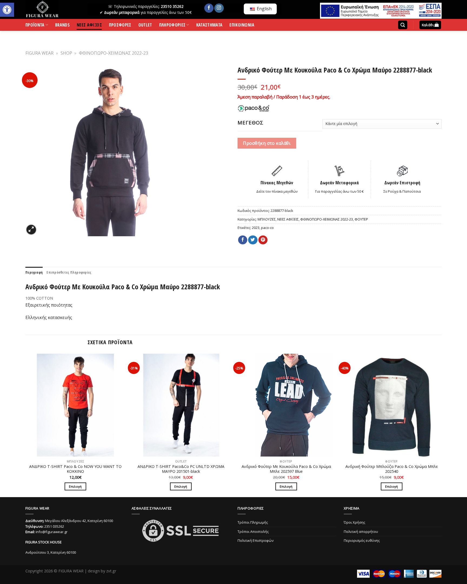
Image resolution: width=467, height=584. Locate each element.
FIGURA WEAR (39, 53)
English (264, 9)
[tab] (34, 272)
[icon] (209, 8)
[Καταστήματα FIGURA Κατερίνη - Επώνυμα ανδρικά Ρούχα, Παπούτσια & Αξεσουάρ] (52, 9)
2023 (255, 227)
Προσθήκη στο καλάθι (267, 143)
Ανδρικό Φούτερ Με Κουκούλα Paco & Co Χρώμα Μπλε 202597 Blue (286, 469)
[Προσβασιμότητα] (7, 10)
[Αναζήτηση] (402, 25)
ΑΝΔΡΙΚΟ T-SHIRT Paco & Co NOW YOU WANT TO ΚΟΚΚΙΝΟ (75, 469)
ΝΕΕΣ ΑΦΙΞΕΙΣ (89, 26)
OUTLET (145, 26)
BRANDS (62, 26)
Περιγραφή (34, 272)
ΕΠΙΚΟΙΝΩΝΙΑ (242, 26)
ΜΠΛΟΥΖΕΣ (267, 219)
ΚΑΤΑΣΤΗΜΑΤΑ (209, 26)
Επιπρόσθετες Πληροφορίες (68, 272)
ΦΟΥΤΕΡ (361, 219)
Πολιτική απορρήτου (361, 531)
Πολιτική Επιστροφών (255, 540)
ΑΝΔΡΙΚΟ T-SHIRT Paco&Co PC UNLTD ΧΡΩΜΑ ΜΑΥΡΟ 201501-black (181, 469)
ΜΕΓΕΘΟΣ (250, 122)
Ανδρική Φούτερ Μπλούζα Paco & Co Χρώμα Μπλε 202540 (391, 469)
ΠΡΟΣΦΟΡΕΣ (120, 26)
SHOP (66, 53)
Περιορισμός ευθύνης (362, 540)
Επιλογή (75, 486)
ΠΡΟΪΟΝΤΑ (35, 26)
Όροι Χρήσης (354, 522)
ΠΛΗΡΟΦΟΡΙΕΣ (172, 26)
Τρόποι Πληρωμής (253, 522)
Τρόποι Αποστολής (253, 531)
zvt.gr (111, 570)
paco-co (267, 227)
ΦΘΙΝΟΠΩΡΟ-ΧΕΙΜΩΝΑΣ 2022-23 (113, 53)
